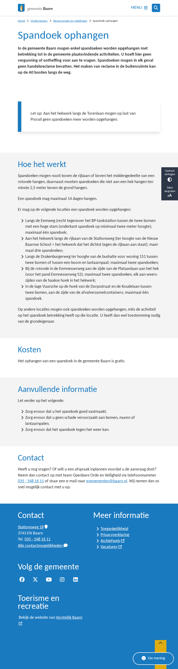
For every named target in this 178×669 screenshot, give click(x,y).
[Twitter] (35, 579)
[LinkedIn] (75, 579)
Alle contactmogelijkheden (40, 546)
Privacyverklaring (115, 535)
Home (21, 20)
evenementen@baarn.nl (106, 481)
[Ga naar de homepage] (35, 8)
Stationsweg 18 (31, 527)
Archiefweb (110, 541)
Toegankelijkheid (114, 529)
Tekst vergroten (169, 189)
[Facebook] (22, 579)
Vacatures (109, 547)
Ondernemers (39, 20)
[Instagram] (62, 579)
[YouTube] (48, 579)
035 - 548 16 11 (31, 481)
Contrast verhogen (170, 173)
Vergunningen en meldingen (70, 20)
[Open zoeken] (156, 8)
